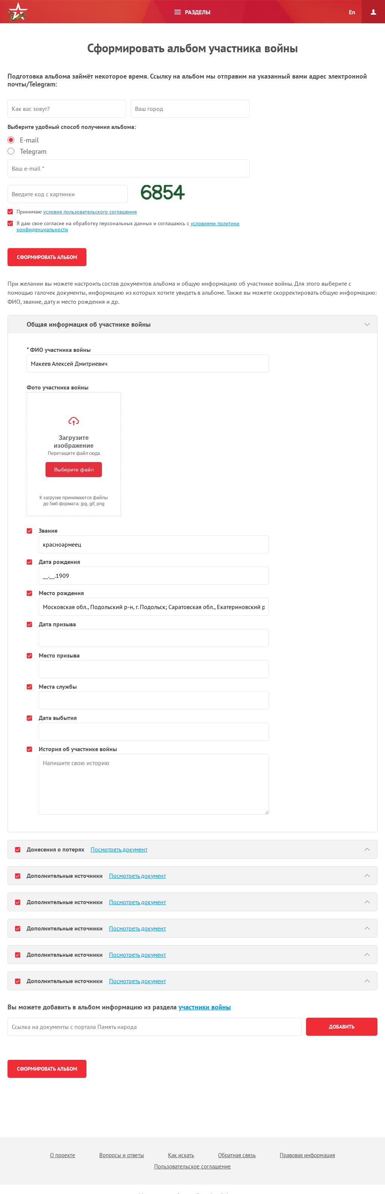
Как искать (181, 1155)
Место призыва (59, 655)
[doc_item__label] (17, 849)
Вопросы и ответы (121, 1155)
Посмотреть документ (119, 849)
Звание (48, 530)
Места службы (58, 686)
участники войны (205, 1007)
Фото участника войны (57, 387)
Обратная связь (237, 1155)
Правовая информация (307, 1155)
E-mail (29, 140)
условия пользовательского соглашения (90, 211)
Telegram (33, 151)
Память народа (18, 12)
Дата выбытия (58, 717)
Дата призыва (57, 624)
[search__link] (155, 1027)
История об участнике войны (78, 749)
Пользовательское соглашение (192, 1166)
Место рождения (61, 593)
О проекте (62, 1155)
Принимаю (77, 212)
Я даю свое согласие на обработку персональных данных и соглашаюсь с (128, 226)
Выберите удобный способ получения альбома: (72, 126)
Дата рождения (59, 561)
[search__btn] (341, 1027)
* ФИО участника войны (59, 349)
